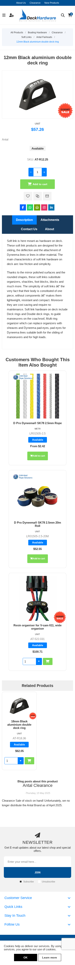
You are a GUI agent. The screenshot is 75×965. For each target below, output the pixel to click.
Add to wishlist (28, 196)
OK (25, 957)
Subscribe (28, 881)
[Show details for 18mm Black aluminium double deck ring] (19, 706)
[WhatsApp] (30, 207)
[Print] (37, 207)
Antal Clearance (37, 785)
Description (24, 219)
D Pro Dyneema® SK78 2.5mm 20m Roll (37, 524)
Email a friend (47, 196)
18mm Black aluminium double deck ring (19, 724)
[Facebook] (23, 207)
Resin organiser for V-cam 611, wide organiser (37, 627)
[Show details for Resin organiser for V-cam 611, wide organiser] (37, 598)
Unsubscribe (48, 881)
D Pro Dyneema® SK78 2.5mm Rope (37, 423)
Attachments (50, 219)
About (49, 229)
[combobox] (29, 661)
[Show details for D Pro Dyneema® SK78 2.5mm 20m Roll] (37, 495)
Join (37, 872)
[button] (39, 661)
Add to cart (40, 184)
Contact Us (29, 229)
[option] (19, 731)
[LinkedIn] (51, 207)
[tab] (24, 220)
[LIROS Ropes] (22, 377)
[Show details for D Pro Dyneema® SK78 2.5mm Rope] (37, 396)
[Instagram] (44, 207)
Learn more (49, 957)
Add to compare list (37, 196)
